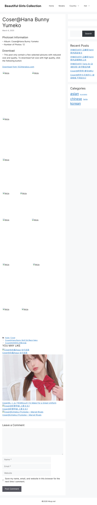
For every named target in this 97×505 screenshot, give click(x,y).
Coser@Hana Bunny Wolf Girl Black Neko (21, 340)
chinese (76, 99)
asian (74, 94)
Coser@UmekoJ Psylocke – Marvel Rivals (21, 415)
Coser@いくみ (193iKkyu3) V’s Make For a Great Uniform (29, 403)
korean (75, 103)
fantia (85, 99)
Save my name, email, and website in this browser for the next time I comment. (32, 480)
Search (88, 33)
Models (62, 6)
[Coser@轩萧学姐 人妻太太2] (16, 406)
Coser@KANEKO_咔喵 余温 (15, 343)
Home (51, 6)
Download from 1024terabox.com (18, 67)
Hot (85, 6)
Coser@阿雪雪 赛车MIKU (81, 71)
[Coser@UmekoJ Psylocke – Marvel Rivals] (22, 412)
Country (73, 6)
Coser (12, 338)
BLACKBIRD (83, 94)
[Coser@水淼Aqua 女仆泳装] (15, 350)
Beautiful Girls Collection (23, 6)
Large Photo (8, 117)
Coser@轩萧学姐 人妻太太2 (15, 409)
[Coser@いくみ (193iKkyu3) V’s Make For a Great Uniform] (32, 400)
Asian (7, 338)
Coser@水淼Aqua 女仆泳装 (14, 353)
